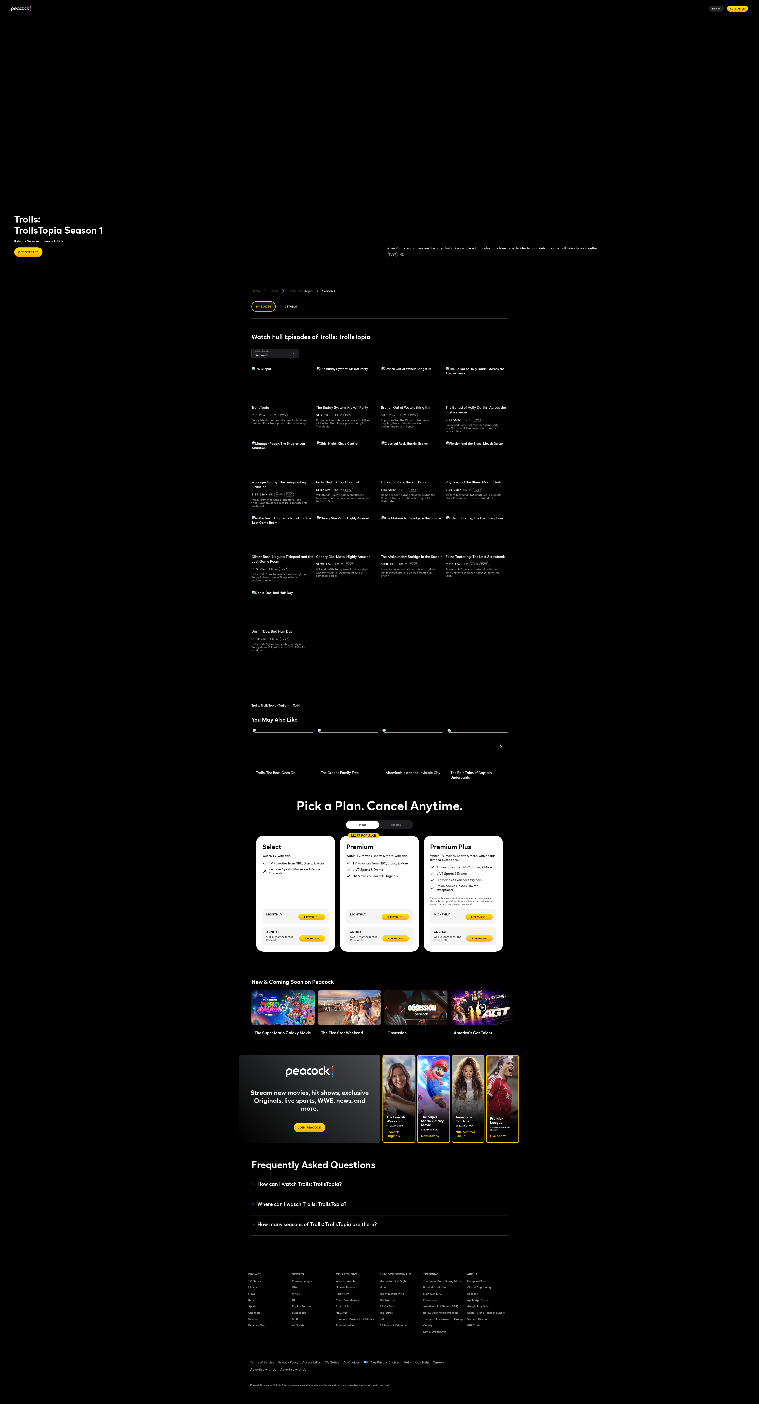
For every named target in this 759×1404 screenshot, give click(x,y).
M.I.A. (383, 1287)
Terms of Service (262, 1362)
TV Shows (254, 1281)
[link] (282, 684)
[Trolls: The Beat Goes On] (283, 748)
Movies (253, 1287)
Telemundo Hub (345, 1325)
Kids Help (422, 1362)
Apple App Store (477, 1300)
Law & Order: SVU (434, 1331)
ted (382, 1319)
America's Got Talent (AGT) (440, 1306)
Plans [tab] (362, 824)
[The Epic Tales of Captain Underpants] (478, 748)
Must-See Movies (347, 1300)
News (252, 1293)
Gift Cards (473, 1325)
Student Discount (478, 1319)
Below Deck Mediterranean (440, 1312)
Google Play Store (478, 1306)
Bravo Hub (342, 1306)
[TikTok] (483, 1360)
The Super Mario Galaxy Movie (442, 1281)
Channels (254, 1312)
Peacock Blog (256, 1325)
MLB (295, 1319)
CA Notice (332, 1362)
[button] (283, 1007)
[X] (472, 1371)
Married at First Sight (393, 1281)
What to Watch (345, 1281)
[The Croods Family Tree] (348, 748)
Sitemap (253, 1319)
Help (407, 1362)
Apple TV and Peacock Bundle (486, 1312)
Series (274, 291)
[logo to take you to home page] (21, 8)
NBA (295, 1287)
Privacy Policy (288, 1362)
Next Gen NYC (432, 1293)
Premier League (302, 1281)
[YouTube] (493, 1360)
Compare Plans (476, 1281)
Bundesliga (299, 1312)
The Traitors (387, 1300)
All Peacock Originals (393, 1325)
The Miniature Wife (392, 1293)
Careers (439, 1362)
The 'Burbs (386, 1312)
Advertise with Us (263, 1369)
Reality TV (342, 1293)
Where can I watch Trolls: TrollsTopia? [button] (302, 1204)
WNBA (296, 1293)
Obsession (430, 1300)
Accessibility (311, 1362)
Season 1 (328, 291)
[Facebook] (472, 1360)
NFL (294, 1300)
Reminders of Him (434, 1287)
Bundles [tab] (396, 824)
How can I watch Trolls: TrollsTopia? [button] (299, 1184)
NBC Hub (341, 1312)
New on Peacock (346, 1287)
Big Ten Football (302, 1306)
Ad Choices (351, 1362)
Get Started (737, 9)
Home (255, 291)
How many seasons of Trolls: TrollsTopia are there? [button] (317, 1224)
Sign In (716, 9)
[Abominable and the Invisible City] (413, 748)
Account (472, 1293)
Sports (252, 1306)
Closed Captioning (479, 1287)
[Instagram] (503, 1360)
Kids (17, 241)
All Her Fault (388, 1306)
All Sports (298, 1325)
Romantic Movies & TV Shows (355, 1319)
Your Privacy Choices (385, 1362)
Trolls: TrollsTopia (300, 291)
